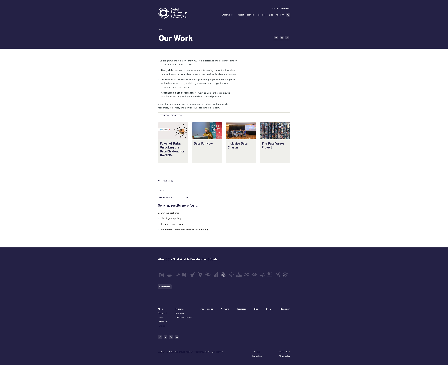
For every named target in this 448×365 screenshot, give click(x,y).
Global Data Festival (183, 317)
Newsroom (285, 8)
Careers (161, 317)
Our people (163, 313)
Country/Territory (165, 197)
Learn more (164, 286)
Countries (258, 352)
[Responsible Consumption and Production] (246, 274)
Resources (262, 14)
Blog (271, 14)
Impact (241, 14)
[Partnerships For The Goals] (285, 274)
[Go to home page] (172, 13)
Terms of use (257, 356)
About (278, 14)
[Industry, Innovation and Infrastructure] (223, 274)
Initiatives (179, 308)
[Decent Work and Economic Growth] (215, 274)
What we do (227, 14)
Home (160, 29)
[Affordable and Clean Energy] (207, 274)
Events (275, 8)
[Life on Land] (269, 274)
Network (250, 14)
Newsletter (283, 352)
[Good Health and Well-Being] (176, 274)
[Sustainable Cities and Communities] (238, 274)
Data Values (180, 313)
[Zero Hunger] (169, 274)
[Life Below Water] (262, 274)
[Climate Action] (254, 274)
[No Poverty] (161, 274)
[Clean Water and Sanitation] (200, 274)
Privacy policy (284, 356)
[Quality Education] (184, 274)
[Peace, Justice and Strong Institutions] (277, 274)
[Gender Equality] (192, 274)
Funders (161, 326)
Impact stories (206, 308)
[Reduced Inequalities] (231, 274)
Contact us (162, 321)
